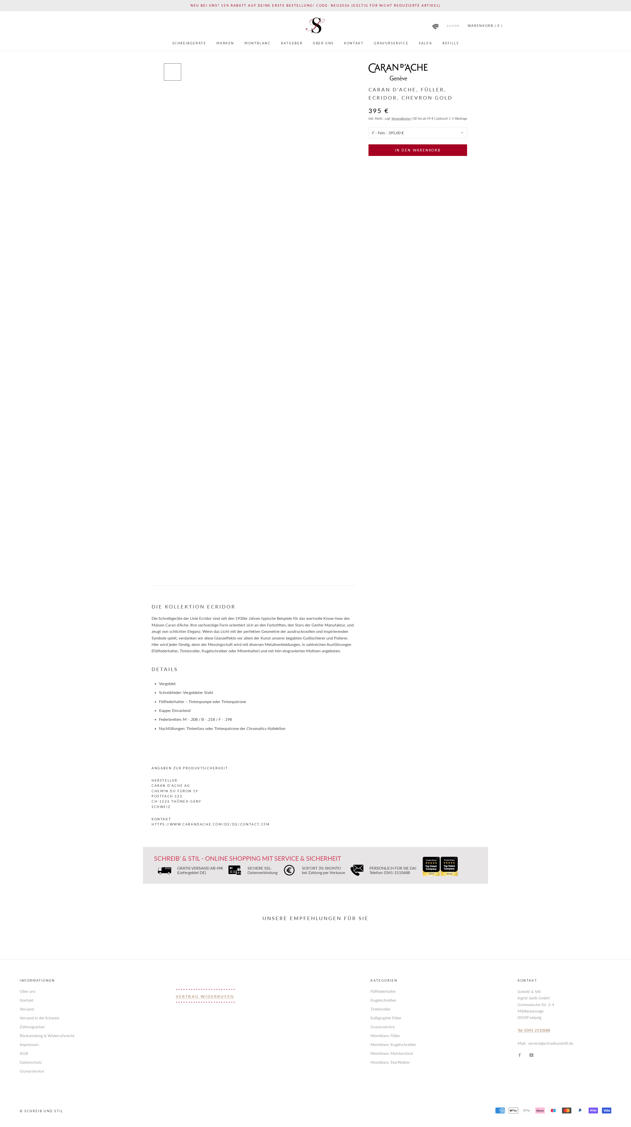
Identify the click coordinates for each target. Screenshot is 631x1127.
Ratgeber (291, 43)
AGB (24, 1053)
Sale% (425, 43)
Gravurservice (391, 43)
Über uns (323, 43)
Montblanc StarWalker (390, 1062)
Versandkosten (401, 118)
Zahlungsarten (32, 1026)
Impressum (29, 1044)
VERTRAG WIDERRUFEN (205, 996)
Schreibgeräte (189, 43)
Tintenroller (380, 1009)
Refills (450, 43)
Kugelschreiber (383, 1000)
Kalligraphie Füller (386, 1017)
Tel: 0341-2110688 (534, 1030)
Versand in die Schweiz (39, 1017)
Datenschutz (31, 1062)
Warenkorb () (485, 26)
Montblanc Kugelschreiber (393, 1044)
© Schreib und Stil (41, 1111)
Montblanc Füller (385, 1035)
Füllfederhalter (383, 991)
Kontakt (354, 43)
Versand (27, 1009)
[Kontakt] (435, 25)
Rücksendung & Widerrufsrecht (47, 1035)
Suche (453, 26)
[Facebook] (520, 1054)
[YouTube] (531, 1054)
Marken (225, 43)
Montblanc (258, 43)
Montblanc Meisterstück (391, 1053)
